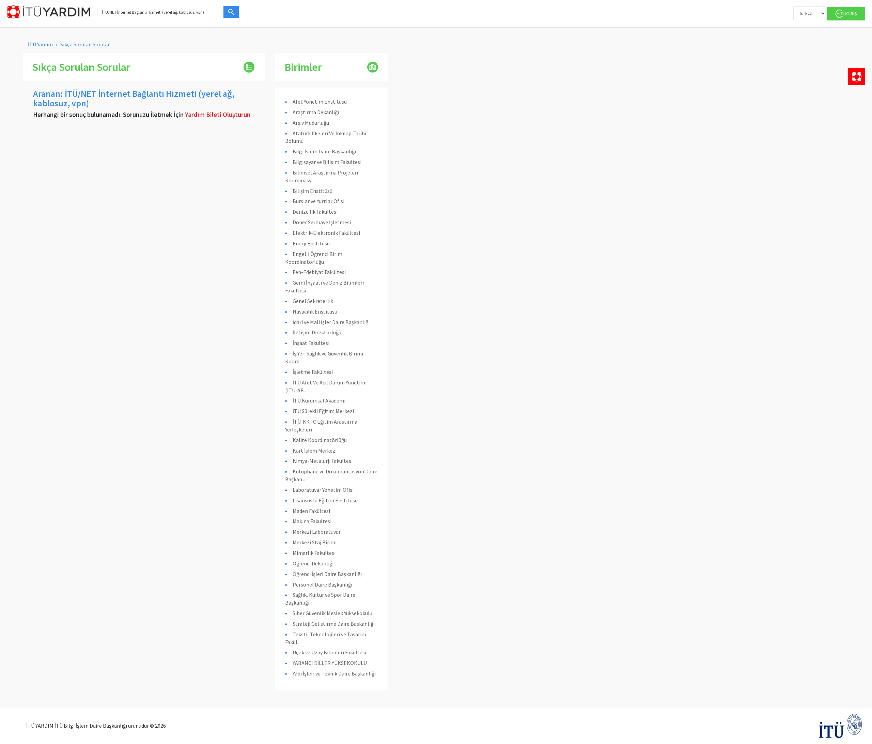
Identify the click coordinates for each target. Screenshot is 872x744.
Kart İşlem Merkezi (315, 450)
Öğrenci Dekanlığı (313, 563)
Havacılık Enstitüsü (315, 311)
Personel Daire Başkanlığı (322, 584)
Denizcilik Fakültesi (315, 211)
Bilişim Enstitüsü (312, 190)
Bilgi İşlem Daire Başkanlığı (324, 151)
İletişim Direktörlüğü (317, 332)
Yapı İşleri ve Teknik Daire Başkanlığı (334, 673)
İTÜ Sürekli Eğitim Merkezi (323, 411)
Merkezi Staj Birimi (315, 542)
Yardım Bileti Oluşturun (217, 114)
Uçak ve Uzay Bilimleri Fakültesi (329, 652)
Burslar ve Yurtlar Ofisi (318, 201)
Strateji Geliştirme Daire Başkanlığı (334, 623)
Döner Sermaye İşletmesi (322, 222)
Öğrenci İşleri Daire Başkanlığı (327, 574)
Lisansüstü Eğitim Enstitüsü (325, 500)
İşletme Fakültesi (313, 371)
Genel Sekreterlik (313, 301)
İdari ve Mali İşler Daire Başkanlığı (331, 322)
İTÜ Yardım (40, 44)
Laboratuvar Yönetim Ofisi (323, 489)
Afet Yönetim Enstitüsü (320, 101)
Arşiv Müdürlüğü (311, 122)
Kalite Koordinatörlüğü (320, 440)
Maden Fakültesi (311, 510)
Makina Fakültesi (312, 521)
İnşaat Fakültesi (311, 342)
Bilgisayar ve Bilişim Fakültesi (327, 161)
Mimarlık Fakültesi (314, 552)
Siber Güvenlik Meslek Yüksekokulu (332, 613)
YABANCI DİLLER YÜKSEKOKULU (330, 662)
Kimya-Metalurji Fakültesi (323, 460)
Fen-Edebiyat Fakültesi (319, 272)
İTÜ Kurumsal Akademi (319, 400)
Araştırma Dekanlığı (316, 112)
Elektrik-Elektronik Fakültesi (326, 232)
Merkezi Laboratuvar (317, 531)
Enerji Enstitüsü (311, 243)
